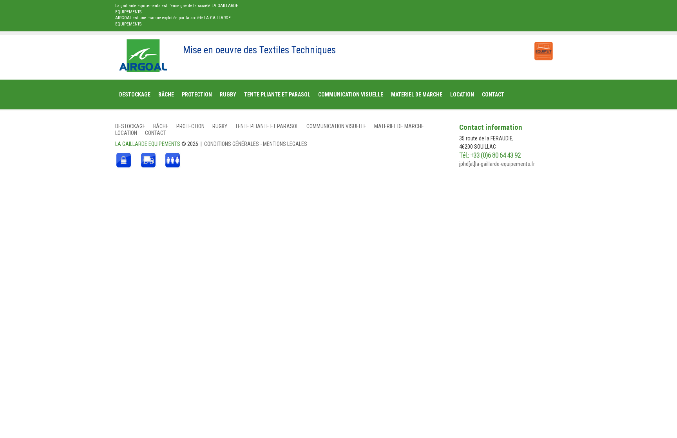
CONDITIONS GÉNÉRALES (232, 144)
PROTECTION (190, 126)
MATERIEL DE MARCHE (399, 126)
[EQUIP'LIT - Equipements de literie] (543, 47)
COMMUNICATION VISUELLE (336, 126)
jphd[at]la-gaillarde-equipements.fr (497, 164)
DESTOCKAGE (130, 126)
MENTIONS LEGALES (285, 144)
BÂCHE (160, 126)
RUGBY (219, 126)
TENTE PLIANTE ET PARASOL (267, 126)
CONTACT (155, 133)
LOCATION (126, 133)
